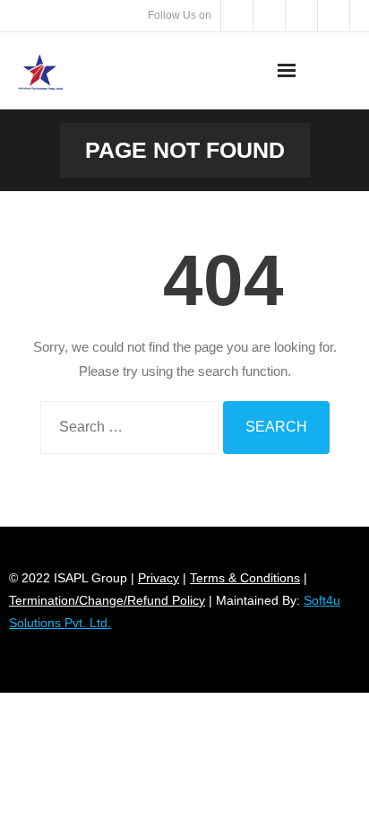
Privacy (158, 578)
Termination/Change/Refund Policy (107, 600)
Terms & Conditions (245, 578)
